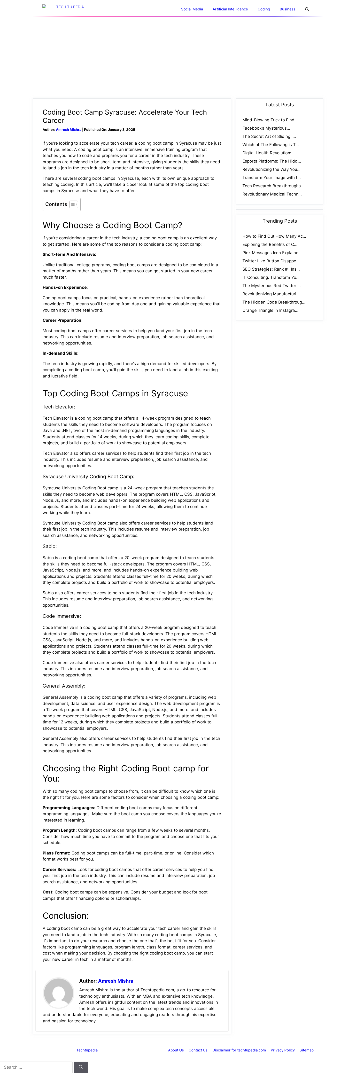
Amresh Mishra (68, 129)
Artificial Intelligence (230, 9)
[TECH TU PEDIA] (67, 9)
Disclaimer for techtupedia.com (239, 1050)
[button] (307, 9)
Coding (264, 9)
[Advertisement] (178, 58)
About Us (176, 1050)
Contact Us (198, 1050)
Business (287, 9)
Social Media (192, 9)
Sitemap (307, 1050)
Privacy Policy (283, 1050)
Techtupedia (87, 1050)
